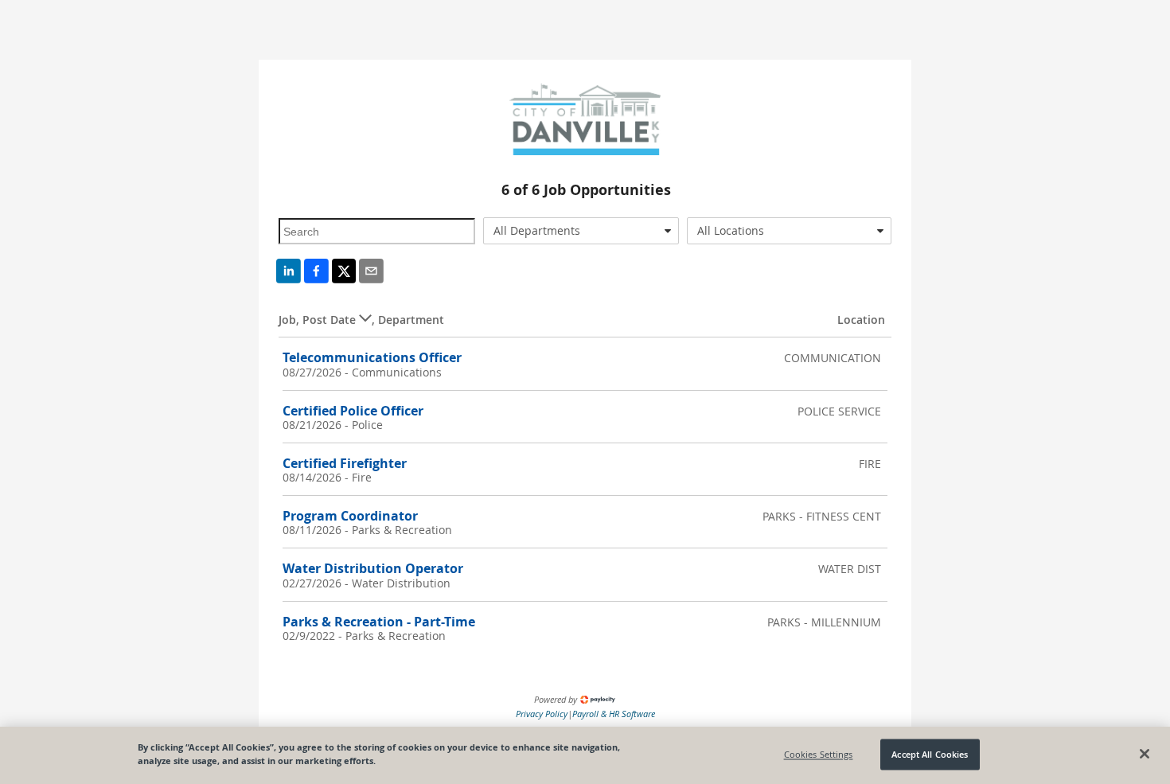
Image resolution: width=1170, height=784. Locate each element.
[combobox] (581, 230)
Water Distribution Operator (373, 568)
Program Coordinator (350, 516)
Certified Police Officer (353, 410)
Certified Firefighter (345, 463)
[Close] (1144, 753)
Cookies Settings (818, 754)
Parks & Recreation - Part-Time (379, 621)
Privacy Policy (541, 714)
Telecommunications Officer (372, 357)
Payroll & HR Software (613, 714)
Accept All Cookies (929, 754)
